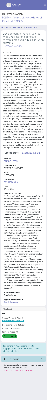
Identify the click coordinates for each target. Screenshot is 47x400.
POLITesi (7, 27)
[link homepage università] (13, 5)
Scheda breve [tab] (12, 152)
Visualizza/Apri (10, 336)
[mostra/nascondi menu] (45, 5)
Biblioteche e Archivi (12, 14)
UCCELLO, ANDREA (12, 46)
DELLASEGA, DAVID (11, 182)
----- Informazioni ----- (14, 359)
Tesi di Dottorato (30, 27)
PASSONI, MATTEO (11, 161)
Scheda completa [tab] (31, 152)
